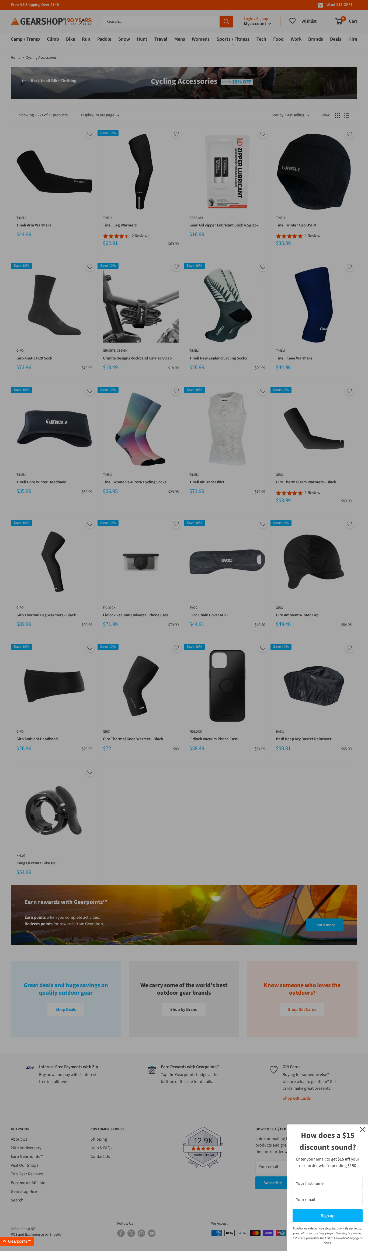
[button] (17, 1241)
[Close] (362, 1129)
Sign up (328, 1216)
